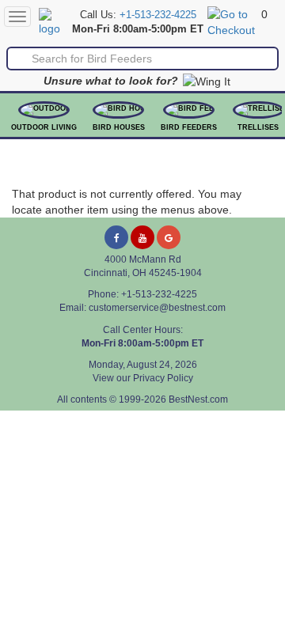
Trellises (258, 127)
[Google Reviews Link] (168, 237)
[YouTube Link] (142, 237)
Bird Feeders (189, 127)
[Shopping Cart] (232, 21)
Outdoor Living (44, 127)
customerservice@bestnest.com (157, 307)
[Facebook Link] (116, 237)
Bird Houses (119, 127)
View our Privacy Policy (143, 378)
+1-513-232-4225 (158, 15)
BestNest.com (198, 399)
